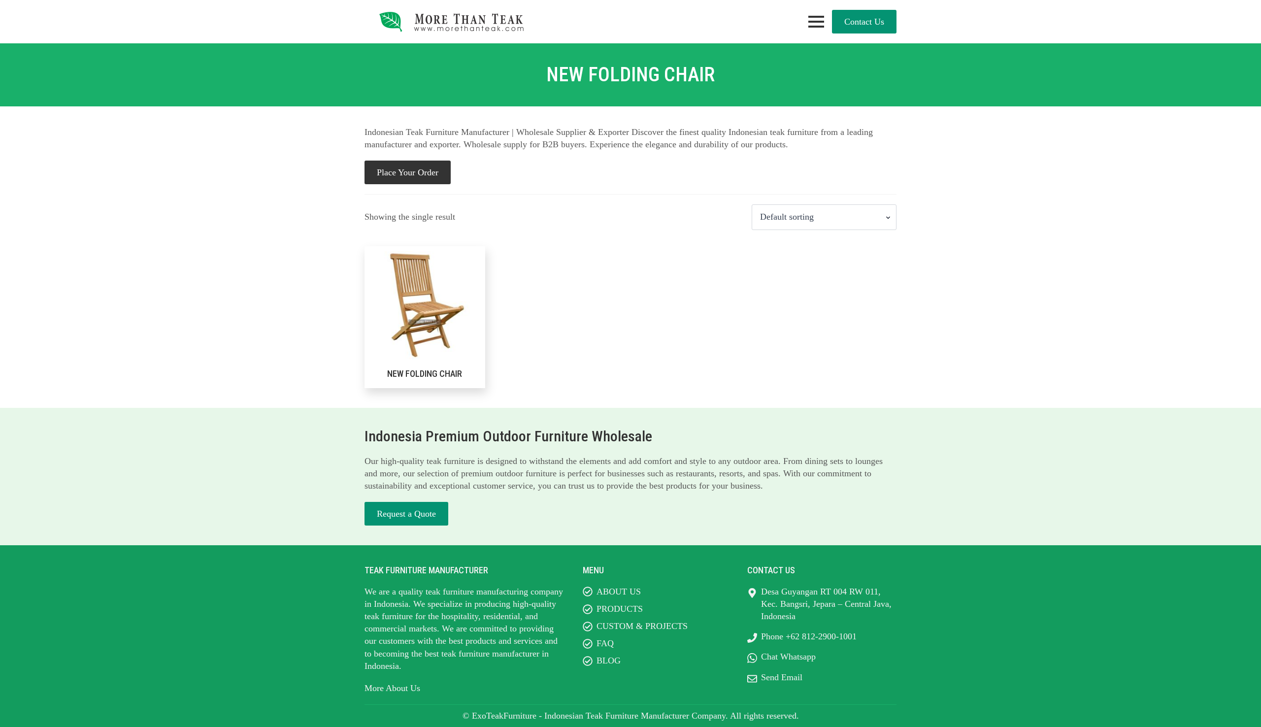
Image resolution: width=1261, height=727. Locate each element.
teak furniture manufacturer (490, 654)
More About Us (392, 688)
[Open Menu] (816, 22)
